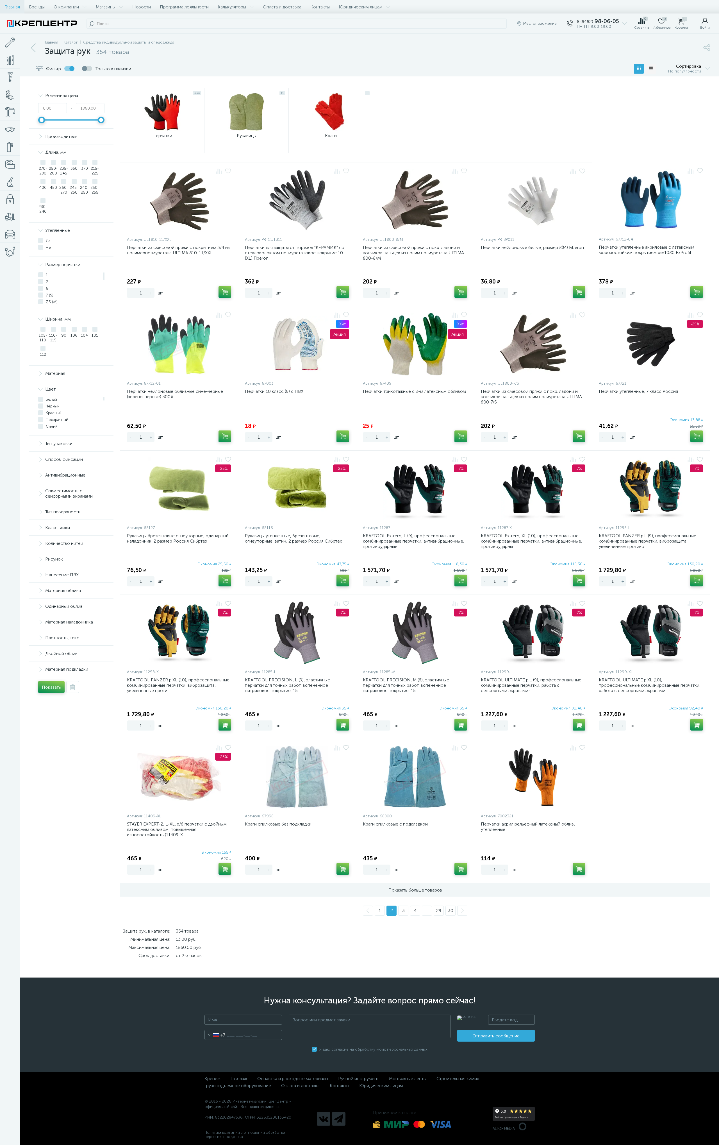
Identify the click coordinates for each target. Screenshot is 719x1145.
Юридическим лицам (361, 7)
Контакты (320, 7)
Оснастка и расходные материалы (292, 1078)
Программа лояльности (184, 7)
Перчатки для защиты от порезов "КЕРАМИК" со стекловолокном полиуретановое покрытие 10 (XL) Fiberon (294, 253)
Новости (141, 7)
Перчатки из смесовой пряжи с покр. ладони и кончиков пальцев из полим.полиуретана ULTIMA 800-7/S (531, 397)
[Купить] (225, 292)
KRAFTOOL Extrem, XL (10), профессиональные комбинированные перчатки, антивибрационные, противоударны (531, 541)
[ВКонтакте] (323, 1119)
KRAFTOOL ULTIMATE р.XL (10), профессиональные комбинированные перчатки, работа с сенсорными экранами (649, 685)
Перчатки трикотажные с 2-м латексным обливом (414, 391)
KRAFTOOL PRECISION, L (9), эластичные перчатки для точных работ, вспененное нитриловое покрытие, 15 (287, 685)
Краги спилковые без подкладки (278, 824)
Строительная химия (457, 1078)
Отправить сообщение (496, 1036)
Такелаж (239, 1078)
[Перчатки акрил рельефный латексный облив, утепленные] (533, 777)
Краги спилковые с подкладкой (395, 824)
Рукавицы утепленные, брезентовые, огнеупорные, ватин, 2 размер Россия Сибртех (293, 538)
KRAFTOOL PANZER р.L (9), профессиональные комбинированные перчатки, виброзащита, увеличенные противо (647, 541)
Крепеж (212, 1078)
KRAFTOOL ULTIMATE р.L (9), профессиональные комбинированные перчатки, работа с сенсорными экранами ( (531, 685)
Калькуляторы (232, 7)
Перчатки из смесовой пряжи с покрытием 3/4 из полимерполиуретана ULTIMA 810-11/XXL (178, 250)
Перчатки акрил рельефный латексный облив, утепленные (528, 826)
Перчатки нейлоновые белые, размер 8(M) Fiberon (532, 247)
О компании (66, 7)
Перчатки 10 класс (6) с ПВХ (274, 391)
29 (438, 910)
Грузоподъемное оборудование (237, 1085)
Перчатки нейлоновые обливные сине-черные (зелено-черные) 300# (175, 394)
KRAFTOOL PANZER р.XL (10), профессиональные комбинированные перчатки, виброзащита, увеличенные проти (178, 685)
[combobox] (215, 1035)
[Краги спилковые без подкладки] (297, 777)
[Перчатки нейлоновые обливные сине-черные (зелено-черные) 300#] (179, 344)
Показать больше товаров (415, 890)
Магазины (105, 7)
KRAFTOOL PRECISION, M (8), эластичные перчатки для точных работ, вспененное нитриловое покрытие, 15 (406, 685)
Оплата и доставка (282, 7)
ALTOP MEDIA (504, 1128)
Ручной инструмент (358, 1078)
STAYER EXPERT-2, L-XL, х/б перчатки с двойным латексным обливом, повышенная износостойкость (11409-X (177, 829)
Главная (12, 7)
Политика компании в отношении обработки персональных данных (244, 1134)
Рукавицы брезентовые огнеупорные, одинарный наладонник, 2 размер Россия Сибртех (178, 538)
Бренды (37, 7)
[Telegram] (338, 1119)
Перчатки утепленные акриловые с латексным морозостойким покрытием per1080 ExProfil (646, 249)
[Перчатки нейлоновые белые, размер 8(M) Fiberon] (533, 200)
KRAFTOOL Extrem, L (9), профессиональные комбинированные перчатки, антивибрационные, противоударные (413, 541)
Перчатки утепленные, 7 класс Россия (638, 391)
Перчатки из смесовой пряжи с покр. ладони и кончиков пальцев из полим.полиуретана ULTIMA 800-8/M (413, 253)
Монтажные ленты (407, 1078)
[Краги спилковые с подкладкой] (415, 777)
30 (450, 910)
